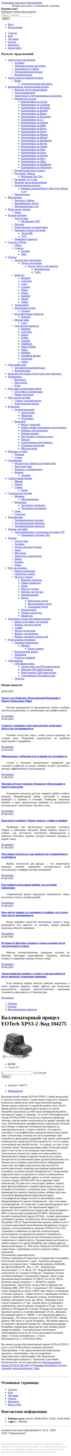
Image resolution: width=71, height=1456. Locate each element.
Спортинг (20, 514)
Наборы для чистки (32, 591)
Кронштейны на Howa (34, 131)
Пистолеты (21, 382)
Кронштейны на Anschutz (35, 104)
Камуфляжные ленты (26, 203)
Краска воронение (25, 571)
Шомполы (27, 615)
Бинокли (19, 275)
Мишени (19, 496)
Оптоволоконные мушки (29, 71)
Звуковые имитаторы (26, 642)
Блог (10, 36)
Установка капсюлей (32, 445)
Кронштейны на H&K (33, 125)
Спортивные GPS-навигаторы (38, 675)
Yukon (24, 302)
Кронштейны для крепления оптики (28, 86)
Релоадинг (14, 406)
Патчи (24, 597)
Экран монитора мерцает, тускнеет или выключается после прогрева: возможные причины (33, 975)
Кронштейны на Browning (36, 116)
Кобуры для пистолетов (28, 624)
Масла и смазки (30, 588)
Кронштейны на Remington (36, 140)
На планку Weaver (25, 173)
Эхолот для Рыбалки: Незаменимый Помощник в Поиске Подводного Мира (31, 699)
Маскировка (15, 197)
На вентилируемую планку (30, 170)
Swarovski (26, 358)
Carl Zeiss (26, 281)
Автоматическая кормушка (30, 367)
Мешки (19, 481)
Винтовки (20, 379)
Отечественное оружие (28, 185)
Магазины (20, 553)
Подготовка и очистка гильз (37, 436)
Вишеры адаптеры (31, 579)
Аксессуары (21, 218)
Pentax (24, 293)
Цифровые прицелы (26, 239)
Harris (24, 490)
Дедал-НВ (27, 233)
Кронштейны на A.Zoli (34, 101)
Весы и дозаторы (30, 424)
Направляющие (30, 594)
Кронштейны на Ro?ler (34, 143)
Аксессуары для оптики (28, 260)
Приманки (20, 654)
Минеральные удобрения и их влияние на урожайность (34, 756)
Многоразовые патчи (40, 603)
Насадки (19, 224)
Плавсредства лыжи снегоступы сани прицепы (34, 373)
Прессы (25, 439)
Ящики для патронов (26, 633)
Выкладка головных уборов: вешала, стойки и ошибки (34, 820)
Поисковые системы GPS (35, 535)
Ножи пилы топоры (19, 209)
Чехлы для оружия (25, 630)
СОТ (24, 236)
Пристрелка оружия (19, 397)
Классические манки (26, 651)
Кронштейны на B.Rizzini (35, 107)
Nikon (24, 290)
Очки (18, 511)
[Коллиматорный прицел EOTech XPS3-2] (17, 1058)
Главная (12, 33)
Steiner (24, 299)
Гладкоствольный (24, 409)
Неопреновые (42, 269)
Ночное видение (17, 215)
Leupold (25, 287)
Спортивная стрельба (20, 493)
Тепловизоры (15, 517)
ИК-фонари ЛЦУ (30, 221)
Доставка (13, 39)
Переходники (22, 194)
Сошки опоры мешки (20, 478)
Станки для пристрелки (28, 400)
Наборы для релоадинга (34, 430)
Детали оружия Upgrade (28, 547)
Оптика (12, 257)
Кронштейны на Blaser (34, 113)
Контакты (13, 45)
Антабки (19, 62)
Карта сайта (14, 47)
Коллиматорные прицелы (29, 313)
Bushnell (25, 278)
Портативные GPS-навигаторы (38, 672)
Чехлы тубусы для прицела (43, 266)
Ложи (18, 550)
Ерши (24, 585)
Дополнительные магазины (30, 65)
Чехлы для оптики (31, 263)
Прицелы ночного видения (30, 230)
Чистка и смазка (24, 576)
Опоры (18, 484)
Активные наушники (33, 505)
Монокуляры (22, 319)
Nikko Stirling (28, 346)
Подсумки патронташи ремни (25, 388)
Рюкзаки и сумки (17, 451)
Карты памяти (36, 648)
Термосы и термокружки (28, 469)
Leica (24, 284)
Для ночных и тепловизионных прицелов (38, 95)
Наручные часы (23, 466)
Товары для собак (18, 529)
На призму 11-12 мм (26, 179)
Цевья (18, 565)
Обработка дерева (25, 574)
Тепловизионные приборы (30, 523)
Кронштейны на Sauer (33, 152)
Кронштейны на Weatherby (36, 164)
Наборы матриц (30, 433)
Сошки (18, 487)
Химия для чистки (31, 612)
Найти (6, 18)
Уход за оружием (17, 568)
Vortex (24, 361)
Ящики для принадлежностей (31, 636)
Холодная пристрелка (27, 403)
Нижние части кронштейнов (31, 182)
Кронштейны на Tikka (33, 161)
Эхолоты (19, 678)
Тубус (37, 272)
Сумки (18, 457)
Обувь (18, 245)
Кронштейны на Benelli (34, 110)
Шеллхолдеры (29, 448)
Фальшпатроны (23, 74)
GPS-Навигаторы (24, 663)
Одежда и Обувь (17, 242)
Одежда (19, 248)
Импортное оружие (25, 98)
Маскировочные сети (27, 206)
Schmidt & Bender (31, 355)
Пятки (18, 559)
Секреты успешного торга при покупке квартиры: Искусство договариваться (31, 727)
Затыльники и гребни (27, 68)
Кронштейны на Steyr (33, 158)
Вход (11, 24)
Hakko (24, 334)
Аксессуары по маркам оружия (25, 77)
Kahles (24, 337)
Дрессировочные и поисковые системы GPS (40, 532)
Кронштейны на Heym (34, 128)
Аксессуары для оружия (21, 59)
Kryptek (25, 251)
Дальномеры (22, 305)
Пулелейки (27, 418)
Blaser (18, 80)
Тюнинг (12, 538)
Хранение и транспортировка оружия (29, 618)
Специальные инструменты (37, 442)
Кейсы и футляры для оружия (31, 621)
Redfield (25, 296)
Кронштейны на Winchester (36, 167)
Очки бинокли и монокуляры (31, 227)
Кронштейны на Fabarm (34, 122)
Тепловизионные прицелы (30, 526)
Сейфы (18, 627)
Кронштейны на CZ (32, 119)
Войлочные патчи (38, 600)
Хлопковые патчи (38, 606)
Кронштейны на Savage (34, 155)
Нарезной (20, 421)
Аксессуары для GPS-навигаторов (40, 666)
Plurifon (25, 645)
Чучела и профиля (25, 657)
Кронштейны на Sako (33, 149)
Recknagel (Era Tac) (32, 176)
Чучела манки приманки (22, 639)
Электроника (15, 660)
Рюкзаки (19, 454)
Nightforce (26, 343)
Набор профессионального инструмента (44, 427)
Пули (17, 385)
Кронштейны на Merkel (34, 137)
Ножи (18, 212)
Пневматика (15, 376)
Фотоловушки (22, 370)
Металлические (30, 499)
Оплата (12, 42)
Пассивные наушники (33, 508)
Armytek (25, 475)
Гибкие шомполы (31, 582)
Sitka (23, 254)
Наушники (21, 502)
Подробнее (7, 716)
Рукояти (19, 562)
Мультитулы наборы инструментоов (35, 463)
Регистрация (15, 27)
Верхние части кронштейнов (31, 89)
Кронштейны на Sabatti (34, 146)
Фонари (19, 472)
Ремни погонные (24, 394)
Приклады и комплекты (28, 556)
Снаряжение (15, 460)
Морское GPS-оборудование (37, 669)
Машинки (26, 415)
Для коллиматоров (25, 92)
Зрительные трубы (25, 308)
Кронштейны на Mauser (34, 134)
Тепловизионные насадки (29, 520)
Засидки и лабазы (24, 200)
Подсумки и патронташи (29, 391)
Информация (15, 1091)
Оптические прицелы (27, 325)
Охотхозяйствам (17, 364)
